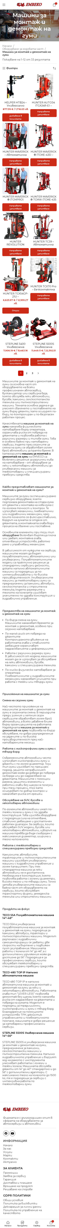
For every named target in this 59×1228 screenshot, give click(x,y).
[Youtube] (12, 1133)
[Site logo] (29, 4)
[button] (15, 117)
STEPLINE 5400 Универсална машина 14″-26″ (16, 346)
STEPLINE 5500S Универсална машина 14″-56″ (43, 346)
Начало (7, 45)
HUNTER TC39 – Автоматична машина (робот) (43, 244)
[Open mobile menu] (4, 5)
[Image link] (15, 1109)
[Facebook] (6, 1133)
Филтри (12, 68)
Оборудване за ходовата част (23, 48)
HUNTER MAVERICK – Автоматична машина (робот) (15, 154)
